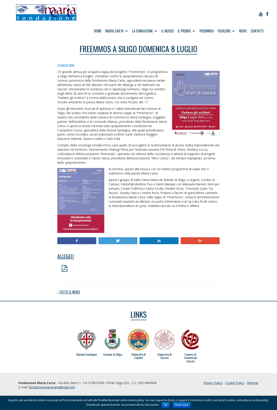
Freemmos (207, 31)
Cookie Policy (234, 383)
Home (97, 31)
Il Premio (184, 31)
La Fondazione (142, 31)
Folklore (224, 31)
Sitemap (252, 383)
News (243, 31)
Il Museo (167, 31)
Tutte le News (69, 292)
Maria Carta (114, 31)
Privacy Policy (212, 383)
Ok (165, 405)
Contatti (257, 31)
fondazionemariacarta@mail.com (52, 387)
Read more (181, 405)
